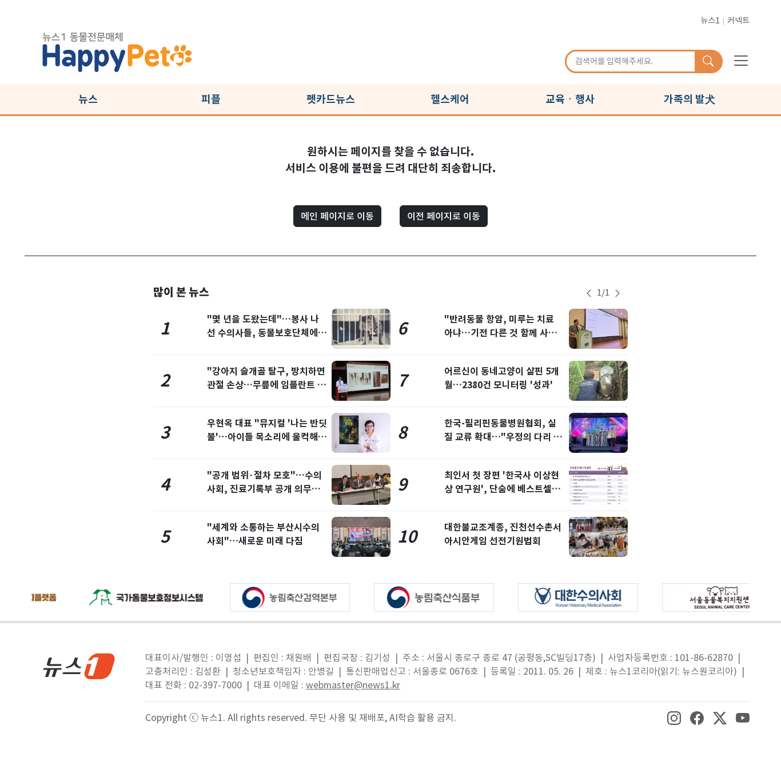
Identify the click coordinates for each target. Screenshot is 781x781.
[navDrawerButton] (741, 60)
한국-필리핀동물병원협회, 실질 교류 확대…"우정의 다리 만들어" (503, 437)
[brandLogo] (117, 50)
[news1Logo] (79, 666)
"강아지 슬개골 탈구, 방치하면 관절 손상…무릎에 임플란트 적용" (266, 385)
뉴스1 (710, 20)
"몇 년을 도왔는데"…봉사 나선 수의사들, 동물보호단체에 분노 (263, 333)
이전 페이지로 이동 (443, 216)
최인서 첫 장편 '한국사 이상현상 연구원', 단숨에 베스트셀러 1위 (502, 489)
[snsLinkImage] (674, 717)
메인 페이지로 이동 (337, 216)
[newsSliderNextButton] (617, 293)
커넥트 (738, 20)
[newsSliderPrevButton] (589, 293)
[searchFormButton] (708, 62)
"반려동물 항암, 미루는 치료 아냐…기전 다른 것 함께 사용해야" (500, 333)
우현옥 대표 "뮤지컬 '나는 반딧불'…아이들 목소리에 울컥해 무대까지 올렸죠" (267, 437)
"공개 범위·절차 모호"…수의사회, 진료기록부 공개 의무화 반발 (264, 489)
